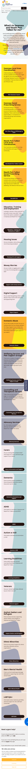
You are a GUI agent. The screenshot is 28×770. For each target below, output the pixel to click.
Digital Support (14, 312)
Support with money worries (14, 284)
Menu (25, 3)
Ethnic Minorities (14, 661)
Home (2, 10)
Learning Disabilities (14, 578)
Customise (14, 763)
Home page (7, 10)
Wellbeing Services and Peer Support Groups (14, 380)
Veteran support (14, 604)
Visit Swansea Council (14, 94)
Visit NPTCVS (14, 198)
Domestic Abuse (14, 345)
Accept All (14, 759)
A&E (14, 736)
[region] (14, 758)
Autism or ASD (14, 550)
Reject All (14, 767)
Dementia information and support (14, 497)
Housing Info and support (14, 257)
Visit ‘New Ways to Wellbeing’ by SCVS (14, 131)
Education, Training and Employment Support (13, 230)
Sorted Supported (7, 3)
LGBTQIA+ (14, 716)
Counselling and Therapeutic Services (14, 413)
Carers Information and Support (14, 469)
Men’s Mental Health (14, 688)
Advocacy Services (14, 441)
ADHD (13, 524)
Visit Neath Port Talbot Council (13, 163)
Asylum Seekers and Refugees (14, 633)
